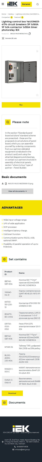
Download (12, 393)
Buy (21, 105)
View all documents (16, 191)
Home (4, 14)
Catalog (11, 14)
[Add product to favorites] (37, 48)
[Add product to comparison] (37, 51)
